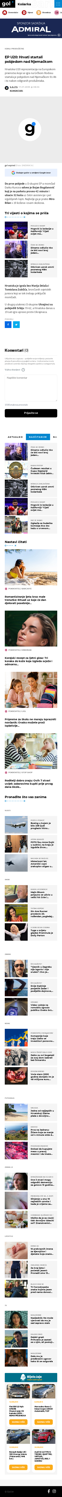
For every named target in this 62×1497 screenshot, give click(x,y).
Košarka (24, 4)
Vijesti (30, 12)
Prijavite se (31, 413)
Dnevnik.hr (13, 12)
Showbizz (46, 12)
